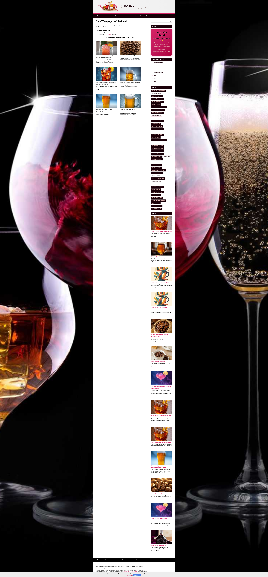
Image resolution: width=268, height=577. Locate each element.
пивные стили (156, 175)
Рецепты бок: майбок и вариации (127, 110)
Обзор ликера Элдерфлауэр (158, 545)
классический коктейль (159, 142)
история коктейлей (157, 118)
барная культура (156, 96)
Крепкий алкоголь (127, 15)
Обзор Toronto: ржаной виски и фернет (161, 231)
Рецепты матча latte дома (158, 361)
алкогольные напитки (158, 90)
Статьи (148, 15)
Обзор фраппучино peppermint (159, 493)
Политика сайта (120, 560)
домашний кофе (156, 115)
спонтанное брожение (158, 200)
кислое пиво (155, 137)
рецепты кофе (156, 189)
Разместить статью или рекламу (144, 560)
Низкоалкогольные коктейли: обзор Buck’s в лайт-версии (105, 56)
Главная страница (102, 15)
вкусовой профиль (157, 101)
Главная (99, 560)
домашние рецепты (157, 112)
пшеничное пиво (157, 181)
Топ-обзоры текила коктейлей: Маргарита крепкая (106, 83)
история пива (156, 131)
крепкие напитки (157, 159)
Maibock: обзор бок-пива (104, 109)
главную (108, 34)
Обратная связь (108, 560)
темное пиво (155, 203)
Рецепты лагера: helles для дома (130, 82)
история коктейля (157, 120)
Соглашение (130, 560)
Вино (111, 15)
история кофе (156, 123)
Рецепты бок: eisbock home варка (160, 256)
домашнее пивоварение (158, 107)
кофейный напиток (157, 153)
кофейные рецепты (157, 151)
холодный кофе (156, 208)
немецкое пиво (156, 167)
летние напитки (156, 164)
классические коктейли (159, 140)
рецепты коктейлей (157, 186)
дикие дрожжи (156, 104)
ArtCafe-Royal (127, 6)
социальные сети (157, 197)
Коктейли (117, 15)
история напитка (157, 126)
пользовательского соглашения (130, 571)
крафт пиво (167, 156)
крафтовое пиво (156, 156)
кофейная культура (157, 145)
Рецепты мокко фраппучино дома (160, 282)
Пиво (136, 15)
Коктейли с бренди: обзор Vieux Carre (161, 442)
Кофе (141, 15)
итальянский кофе (157, 134)
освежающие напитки (158, 170)
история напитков (157, 129)
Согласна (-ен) (137, 575)
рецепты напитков (157, 192)
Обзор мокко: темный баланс (129, 56)
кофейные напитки (157, 148)
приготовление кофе (158, 178)
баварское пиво (156, 93)
